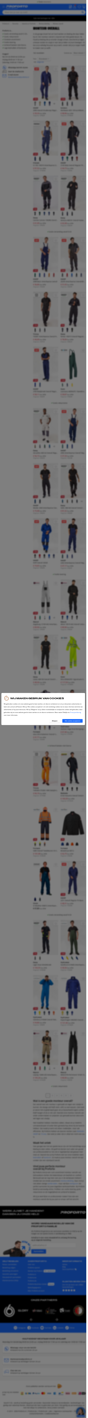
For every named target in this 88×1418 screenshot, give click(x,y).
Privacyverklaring (75, 712)
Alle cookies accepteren (72, 721)
